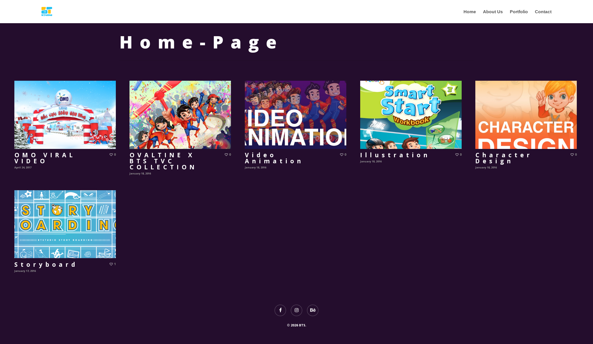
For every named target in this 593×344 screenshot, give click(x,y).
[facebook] (280, 310)
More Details (66, 111)
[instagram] (296, 310)
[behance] (313, 310)
